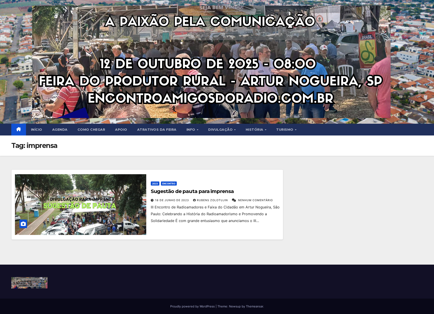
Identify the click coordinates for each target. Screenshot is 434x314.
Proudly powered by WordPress (193, 306)
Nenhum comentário (255, 200)
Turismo (285, 130)
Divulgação (221, 130)
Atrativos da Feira (157, 130)
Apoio (121, 130)
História (255, 130)
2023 (155, 183)
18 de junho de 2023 (172, 200)
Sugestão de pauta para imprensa (192, 191)
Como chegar (91, 130)
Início (36, 130)
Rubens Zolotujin (213, 200)
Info (191, 130)
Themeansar (254, 306)
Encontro (168, 183)
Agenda (60, 130)
